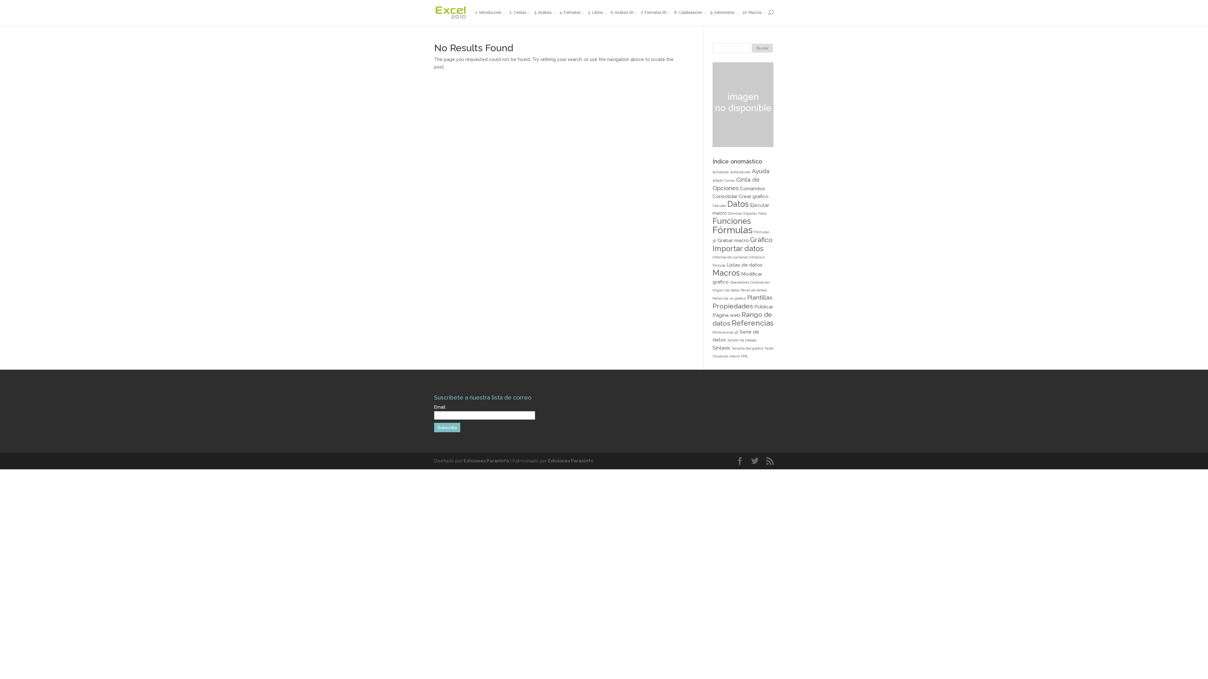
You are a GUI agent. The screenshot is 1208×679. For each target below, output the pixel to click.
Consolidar (725, 196)
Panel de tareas (754, 290)
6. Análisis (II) (622, 12)
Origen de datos (726, 290)
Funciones (732, 221)
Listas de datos (745, 265)
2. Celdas (517, 12)
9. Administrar (722, 12)
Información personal (730, 257)
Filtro (762, 213)
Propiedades (733, 306)
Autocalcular (740, 172)
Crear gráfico (754, 196)
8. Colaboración (688, 12)
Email (439, 407)
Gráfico (761, 240)
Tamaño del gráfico (747, 348)
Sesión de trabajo (742, 340)
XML (744, 356)
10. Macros (752, 12)
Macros (726, 273)
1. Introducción (488, 12)
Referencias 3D (725, 332)
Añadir (718, 180)
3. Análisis (542, 12)
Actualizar (721, 172)
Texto (769, 348)
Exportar (750, 213)
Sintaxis (721, 348)
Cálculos (719, 205)
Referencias (753, 323)
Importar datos (738, 248)
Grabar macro (733, 240)
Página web (726, 315)
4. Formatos (569, 12)
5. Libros (595, 12)
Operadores (739, 282)
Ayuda (760, 171)
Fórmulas (733, 229)
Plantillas (759, 297)
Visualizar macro (726, 356)
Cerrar (729, 180)
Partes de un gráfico (729, 298)
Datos (738, 204)
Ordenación (760, 282)
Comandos (752, 188)
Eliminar (735, 213)
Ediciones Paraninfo (486, 460)
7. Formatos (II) (653, 12)
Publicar (763, 307)
